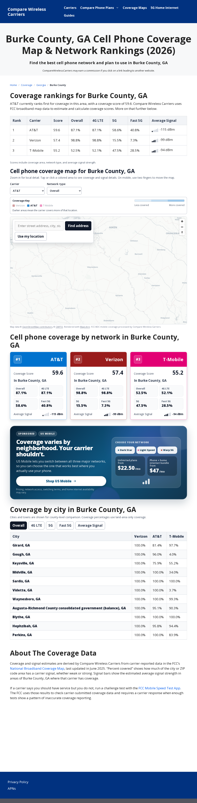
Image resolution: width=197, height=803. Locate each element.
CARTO (59, 326)
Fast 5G (65, 525)
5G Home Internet (165, 8)
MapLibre (85, 326)
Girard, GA (21, 545)
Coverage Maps (135, 8)
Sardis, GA (21, 581)
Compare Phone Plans (97, 8)
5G (50, 525)
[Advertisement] (98, 737)
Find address (78, 226)
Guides (69, 15)
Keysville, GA (23, 563)
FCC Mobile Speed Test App (159, 688)
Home (13, 85)
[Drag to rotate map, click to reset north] (182, 232)
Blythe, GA (21, 617)
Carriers (70, 8)
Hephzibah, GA (25, 626)
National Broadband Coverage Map (37, 668)
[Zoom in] (182, 221)
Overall (18, 525)
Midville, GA (22, 572)
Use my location (31, 236)
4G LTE (36, 525)
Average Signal (90, 525)
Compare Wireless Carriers (27, 11)
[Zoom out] (182, 227)
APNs (12, 788)
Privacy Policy (18, 782)
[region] (98, 270)
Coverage (26, 85)
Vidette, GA (22, 590)
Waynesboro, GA (26, 599)
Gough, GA (21, 554)
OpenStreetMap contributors (37, 326)
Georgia (41, 85)
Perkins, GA (22, 635)
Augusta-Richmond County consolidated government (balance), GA (69, 608)
